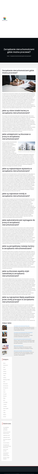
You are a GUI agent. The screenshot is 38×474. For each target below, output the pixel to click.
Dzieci (4, 367)
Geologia (4, 373)
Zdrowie (4, 416)
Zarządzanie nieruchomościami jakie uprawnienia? (23, 332)
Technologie (5, 402)
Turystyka (5, 406)
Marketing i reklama (6, 379)
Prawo (4, 391)
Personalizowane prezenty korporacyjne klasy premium (7, 446)
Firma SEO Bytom (6, 442)
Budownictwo (5, 365)
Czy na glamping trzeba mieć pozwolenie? (6, 428)
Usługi (4, 412)
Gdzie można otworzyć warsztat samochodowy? (22, 339)
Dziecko (4, 369)
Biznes (4, 363)
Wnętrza (4, 414)
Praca (4, 389)
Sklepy (4, 398)
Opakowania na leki (6, 435)
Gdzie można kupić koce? (18, 345)
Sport (4, 400)
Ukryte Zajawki (5, 408)
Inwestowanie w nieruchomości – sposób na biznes (6, 454)
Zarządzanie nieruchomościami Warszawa (21, 325)
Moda (4, 381)
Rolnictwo (5, 396)
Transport (5, 404)
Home (8, 56)
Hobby (4, 375)
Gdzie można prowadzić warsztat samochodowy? (23, 350)
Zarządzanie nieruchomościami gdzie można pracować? (20, 56)
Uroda (4, 410)
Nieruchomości (5, 385)
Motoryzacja (5, 383)
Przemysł (4, 394)
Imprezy (4, 377)
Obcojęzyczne (5, 387)
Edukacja (4, 371)
